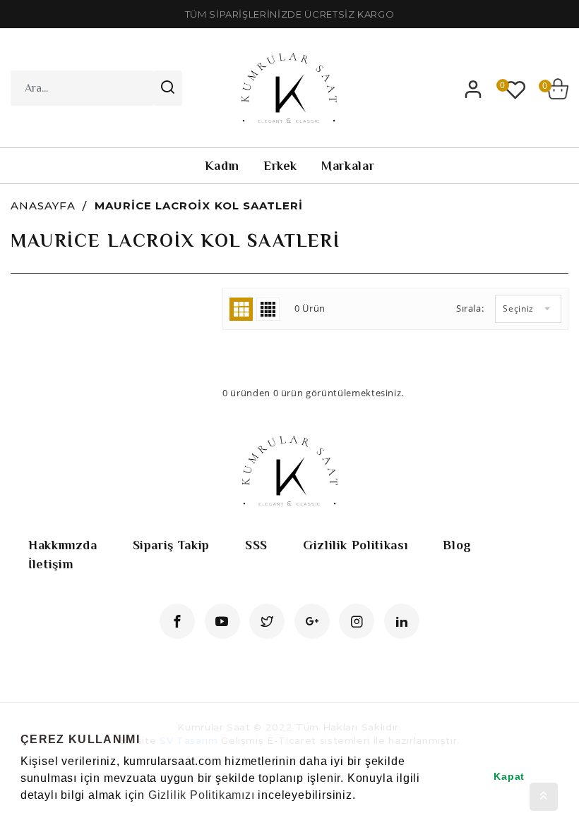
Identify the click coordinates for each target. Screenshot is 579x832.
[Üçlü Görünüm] (241, 309)
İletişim (50, 564)
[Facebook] (177, 621)
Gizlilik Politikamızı (201, 795)
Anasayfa (43, 205)
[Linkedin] (401, 621)
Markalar (347, 166)
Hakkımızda (62, 545)
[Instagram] (356, 621)
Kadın (222, 166)
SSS (256, 545)
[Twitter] (267, 621)
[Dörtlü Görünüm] (268, 309)
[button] (22, 814)
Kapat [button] (509, 776)
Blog (457, 545)
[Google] (312, 621)
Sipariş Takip (171, 545)
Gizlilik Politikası (355, 545)
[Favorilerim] (515, 89)
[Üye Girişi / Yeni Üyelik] (473, 88)
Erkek (280, 166)
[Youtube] (222, 621)
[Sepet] (557, 88)
